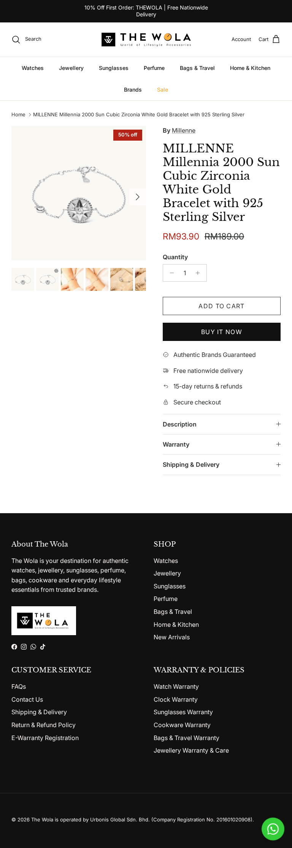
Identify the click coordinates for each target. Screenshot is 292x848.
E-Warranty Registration (45, 738)
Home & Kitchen (250, 68)
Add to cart (221, 306)
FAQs (18, 686)
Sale (162, 89)
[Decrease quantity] (169, 273)
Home (18, 115)
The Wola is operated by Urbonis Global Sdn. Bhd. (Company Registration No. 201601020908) (141, 819)
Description (180, 424)
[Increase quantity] (199, 273)
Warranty (176, 444)
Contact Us (27, 699)
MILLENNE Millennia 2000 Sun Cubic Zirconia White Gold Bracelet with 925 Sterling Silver (138, 115)
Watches (33, 68)
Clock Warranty (176, 699)
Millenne (183, 130)
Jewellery (71, 68)
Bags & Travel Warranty (186, 738)
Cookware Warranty (182, 725)
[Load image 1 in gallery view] (78, 193)
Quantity (175, 257)
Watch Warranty (176, 686)
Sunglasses (114, 68)
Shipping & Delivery (191, 464)
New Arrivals (172, 637)
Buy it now (221, 332)
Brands (133, 89)
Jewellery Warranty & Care (191, 750)
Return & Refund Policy (43, 725)
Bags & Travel (197, 68)
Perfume (154, 68)
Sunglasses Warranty (183, 712)
